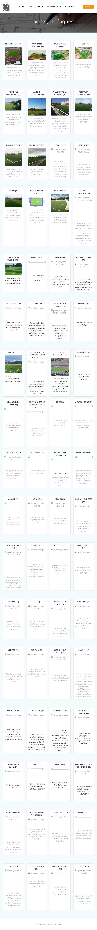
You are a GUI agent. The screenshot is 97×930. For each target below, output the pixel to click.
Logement (69, 6)
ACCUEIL (21, 6)
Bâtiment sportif (53, 6)
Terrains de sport (34, 6)
